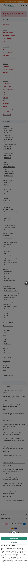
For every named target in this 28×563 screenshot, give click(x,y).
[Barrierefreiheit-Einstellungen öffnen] (26, 283)
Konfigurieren (14, 542)
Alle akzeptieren (14, 538)
